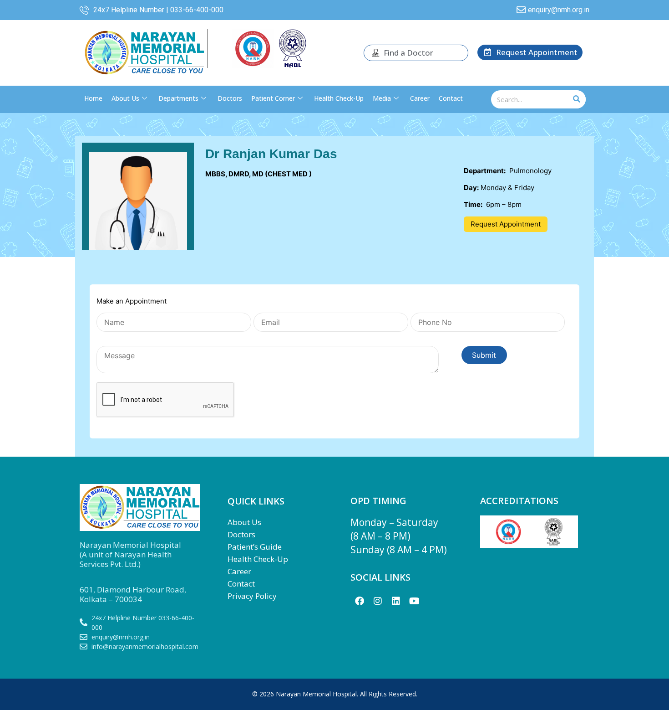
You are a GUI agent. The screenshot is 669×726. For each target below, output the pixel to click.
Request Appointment (506, 224)
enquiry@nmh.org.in (558, 9)
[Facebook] (359, 601)
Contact (451, 98)
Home (93, 98)
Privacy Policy (252, 596)
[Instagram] (378, 601)
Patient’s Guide (255, 546)
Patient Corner (273, 98)
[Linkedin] (396, 601)
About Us (125, 98)
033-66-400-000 (196, 9)
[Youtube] (414, 601)
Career (420, 98)
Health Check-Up (339, 98)
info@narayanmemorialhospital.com (144, 646)
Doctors (230, 98)
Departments (178, 98)
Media (382, 98)
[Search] (577, 99)
